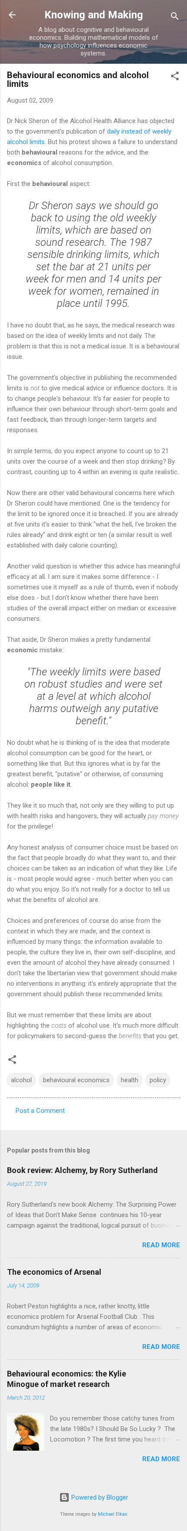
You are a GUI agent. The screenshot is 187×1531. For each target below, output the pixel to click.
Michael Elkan (112, 1514)
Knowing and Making (93, 15)
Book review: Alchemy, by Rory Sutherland (82, 1170)
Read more (161, 1245)
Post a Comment (40, 1111)
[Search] (175, 17)
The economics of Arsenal (54, 1271)
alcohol (21, 1080)
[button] (175, 77)
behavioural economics (76, 1080)
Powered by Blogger (99, 1497)
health (129, 1080)
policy (158, 1080)
